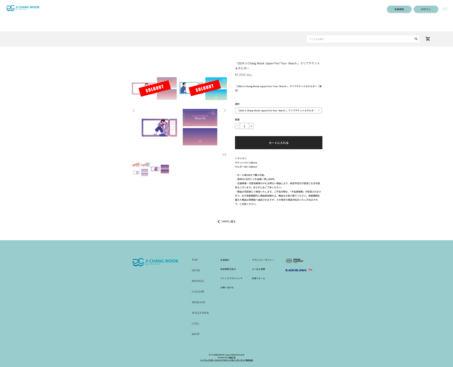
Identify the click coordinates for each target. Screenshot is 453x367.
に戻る (232, 221)
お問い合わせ (227, 287)
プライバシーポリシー (263, 259)
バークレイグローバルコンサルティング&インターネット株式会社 (226, 360)
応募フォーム (258, 278)
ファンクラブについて (231, 278)
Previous (134, 109)
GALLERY (198, 291)
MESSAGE (198, 302)
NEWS (196, 270)
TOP (195, 259)
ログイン (426, 9)
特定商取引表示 (228, 268)
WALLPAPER (200, 312)
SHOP (196, 334)
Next (224, 109)
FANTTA (232, 357)
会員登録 (399, 9)
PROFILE (198, 281)
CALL (195, 323)
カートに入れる (279, 143)
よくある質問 (258, 268)
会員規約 (224, 259)
